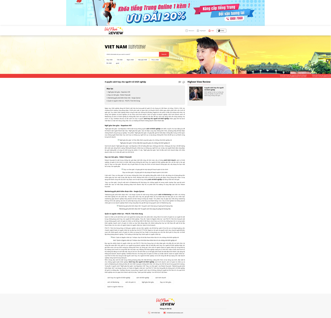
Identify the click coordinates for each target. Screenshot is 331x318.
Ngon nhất (130, 60)
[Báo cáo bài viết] (180, 82)
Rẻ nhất (109, 63)
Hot (212, 30)
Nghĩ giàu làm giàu (148, 282)
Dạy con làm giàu (165, 282)
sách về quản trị (130, 282)
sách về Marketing (113, 282)
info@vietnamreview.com (175, 313)
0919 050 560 (155, 313)
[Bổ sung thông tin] (184, 82)
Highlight (203, 30)
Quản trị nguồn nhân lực (115, 287)
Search (164, 54)
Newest (191, 30)
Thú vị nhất (155, 60)
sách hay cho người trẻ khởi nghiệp (118, 278)
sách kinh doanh (160, 278)
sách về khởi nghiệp (142, 278)
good (117, 63)
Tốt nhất (119, 60)
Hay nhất (109, 60)
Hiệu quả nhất (142, 60)
